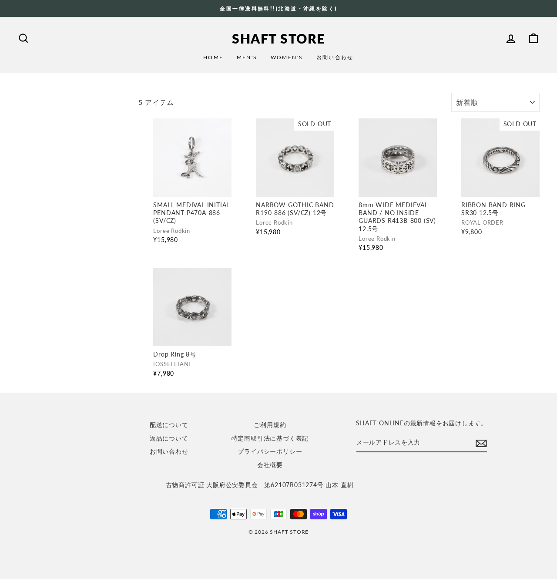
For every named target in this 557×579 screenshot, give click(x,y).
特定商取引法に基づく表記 (270, 438)
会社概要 (270, 464)
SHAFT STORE (278, 38)
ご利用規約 (270, 424)
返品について (169, 438)
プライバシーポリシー (270, 451)
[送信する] (481, 443)
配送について (169, 424)
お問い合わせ (335, 57)
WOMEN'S (287, 57)
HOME (213, 57)
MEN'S (247, 57)
